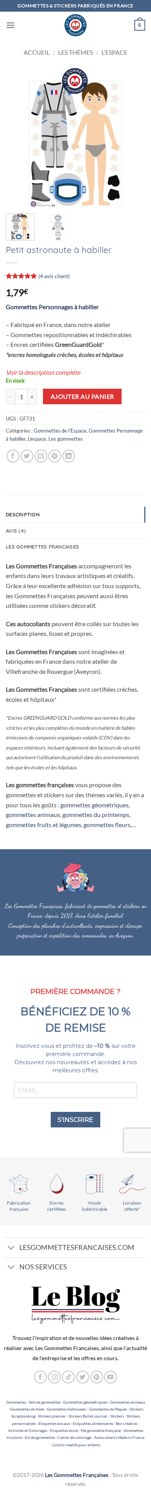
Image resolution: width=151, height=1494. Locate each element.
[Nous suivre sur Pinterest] (96, 1377)
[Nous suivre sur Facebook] (40, 1377)
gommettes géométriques (94, 804)
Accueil (37, 52)
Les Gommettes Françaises (76, 1474)
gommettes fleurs (107, 824)
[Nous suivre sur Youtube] (110, 1377)
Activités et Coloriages (27, 1430)
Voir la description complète (43, 372)
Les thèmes (75, 52)
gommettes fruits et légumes (43, 824)
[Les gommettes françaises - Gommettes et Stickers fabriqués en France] (75, 25)
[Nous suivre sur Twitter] (82, 1377)
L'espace (114, 52)
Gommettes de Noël (27, 1409)
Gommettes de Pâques (108, 1409)
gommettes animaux (33, 814)
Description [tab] (22, 514)
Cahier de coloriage (74, 1437)
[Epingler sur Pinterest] (54, 456)
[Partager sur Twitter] (27, 456)
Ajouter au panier (82, 396)
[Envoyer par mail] (40, 456)
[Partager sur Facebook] (13, 456)
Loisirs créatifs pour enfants (76, 1444)
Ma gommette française (101, 1430)
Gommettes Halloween (66, 1409)
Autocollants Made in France (119, 1437)
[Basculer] (11, 1248)
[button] (10, 25)
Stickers (117, 1416)
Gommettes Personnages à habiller (52, 306)
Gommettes (16, 1402)
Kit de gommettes (40, 1437)
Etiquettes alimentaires (93, 1423)
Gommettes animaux (127, 1402)
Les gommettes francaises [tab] (42, 547)
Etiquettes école (64, 1430)
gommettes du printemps (95, 814)
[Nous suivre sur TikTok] (68, 1377)
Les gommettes (65, 439)
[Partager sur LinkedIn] (68, 456)
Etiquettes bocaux (54, 1423)
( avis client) (54, 275)
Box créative (126, 1423)
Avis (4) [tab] (16, 531)
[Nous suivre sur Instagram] (54, 1377)
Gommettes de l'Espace (60, 431)
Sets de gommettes (44, 1402)
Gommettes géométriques (85, 1402)
